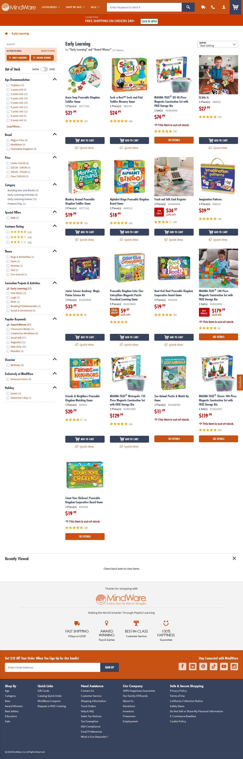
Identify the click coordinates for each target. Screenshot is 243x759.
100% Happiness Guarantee (139, 690)
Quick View (86, 148)
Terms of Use (177, 696)
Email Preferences (91, 731)
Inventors (128, 711)
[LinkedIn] (192, 666)
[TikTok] (213, 666)
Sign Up (109, 667)
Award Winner (43, 57)
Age (7, 690)
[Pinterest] (203, 666)
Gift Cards (43, 690)
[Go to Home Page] (6, 33)
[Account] (224, 7)
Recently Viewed (17, 558)
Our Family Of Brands (135, 696)
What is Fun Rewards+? (94, 736)
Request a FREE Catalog (52, 706)
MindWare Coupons (49, 701)
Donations (129, 706)
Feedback (240, 382)
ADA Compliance (90, 726)
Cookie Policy (178, 721)
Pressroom (129, 716)
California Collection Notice (186, 701)
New (7, 701)
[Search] (188, 7)
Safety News (177, 706)
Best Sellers (11, 711)
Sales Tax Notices (91, 716)
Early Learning (19, 57)
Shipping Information (93, 701)
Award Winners (14, 706)
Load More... (14, 126)
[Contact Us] (213, 7)
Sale (7, 721)
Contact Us (87, 690)
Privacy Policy (178, 690)
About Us (128, 701)
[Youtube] (224, 666)
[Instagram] (234, 666)
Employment (130, 721)
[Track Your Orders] (203, 7)
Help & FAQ (87, 711)
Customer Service (91, 696)
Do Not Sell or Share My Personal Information (196, 711)
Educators (11, 716)
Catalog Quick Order (50, 696)
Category (10, 696)
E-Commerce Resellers (183, 716)
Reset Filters (48, 51)
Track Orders (88, 706)
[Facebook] (182, 666)
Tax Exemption (89, 721)
